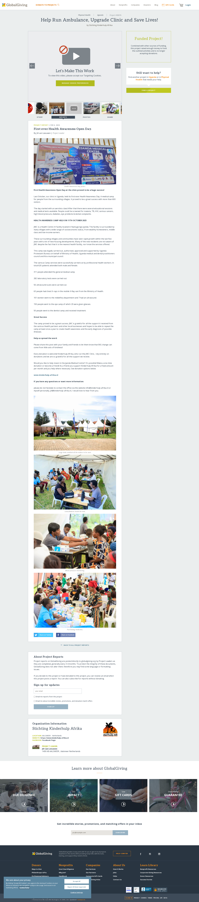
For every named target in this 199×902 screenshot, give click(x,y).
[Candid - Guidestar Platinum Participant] (137, 890)
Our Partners (91, 873)
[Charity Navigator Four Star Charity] (130, 890)
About (112, 5)
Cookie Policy (24, 888)
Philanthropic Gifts (39, 873)
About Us (119, 865)
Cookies (144, 898)
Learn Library (149, 865)
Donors (36, 865)
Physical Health (84, 15)
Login (188, 5)
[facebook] (140, 854)
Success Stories (146, 880)
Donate (46, 5)
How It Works (118, 869)
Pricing (156, 898)
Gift (170, 5)
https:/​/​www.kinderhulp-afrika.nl (55, 738)
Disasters (147, 5)
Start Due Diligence (66, 869)
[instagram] (150, 854)
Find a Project (148, 90)
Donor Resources (146, 876)
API (161, 898)
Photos (86, 117)
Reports (63, 117)
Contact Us (117, 880)
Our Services (90, 869)
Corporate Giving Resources (151, 873)
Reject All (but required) (77, 887)
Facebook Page (49, 740)
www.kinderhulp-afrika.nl (46, 375)
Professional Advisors (40, 876)
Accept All (76, 881)
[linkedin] (159, 854)
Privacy (137, 898)
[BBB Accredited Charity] (147, 889)
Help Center (122, 853)
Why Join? (62, 873)
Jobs (114, 873)
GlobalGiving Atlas (93, 880)
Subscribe (120, 832)
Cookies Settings (76, 892)
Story (40, 117)
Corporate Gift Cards (94, 876)
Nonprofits (123, 5)
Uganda (100, 15)
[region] (47, 887)
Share (110, 117)
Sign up (50, 707)
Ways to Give (37, 869)
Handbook (63, 876)
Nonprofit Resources (148, 869)
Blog (156, 5)
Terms (150, 898)
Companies (135, 5)
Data (165, 898)
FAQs (115, 876)
